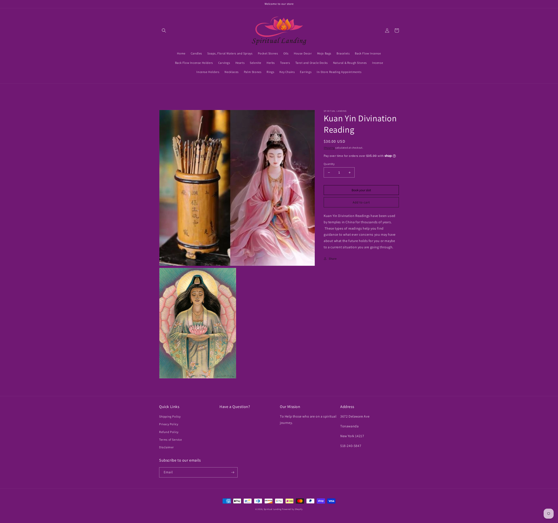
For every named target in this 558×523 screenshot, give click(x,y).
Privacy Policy (168, 424)
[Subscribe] (232, 472)
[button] (164, 30)
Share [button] (333, 259)
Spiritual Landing (273, 509)
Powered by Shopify (292, 509)
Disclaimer (166, 447)
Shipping (329, 147)
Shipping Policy (170, 416)
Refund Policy (169, 432)
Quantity (329, 164)
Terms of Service (170, 440)
